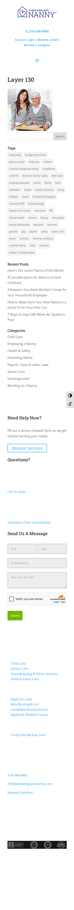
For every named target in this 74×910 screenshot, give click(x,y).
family (48, 182)
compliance (48, 168)
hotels (25, 196)
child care (34, 161)
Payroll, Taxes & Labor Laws (28, 365)
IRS (51, 210)
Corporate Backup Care (28, 735)
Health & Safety (18, 351)
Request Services (27, 448)
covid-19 (13, 175)
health (27, 189)
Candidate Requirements (29, 709)
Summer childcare (43, 238)
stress (12, 238)
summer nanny (17, 245)
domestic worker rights (35, 175)
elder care (57, 175)
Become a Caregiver (37, 45)
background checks (35, 155)
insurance (40, 210)
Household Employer (44, 196)
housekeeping (36, 203)
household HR (16, 203)
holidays (13, 196)
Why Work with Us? (25, 704)
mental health (16, 217)
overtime (52, 224)
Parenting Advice (20, 357)
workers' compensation (22, 252)
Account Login (24, 40)
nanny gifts (58, 217)
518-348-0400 (37, 31)
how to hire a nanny (20, 210)
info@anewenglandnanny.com (29, 784)
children (47, 161)
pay (23, 231)
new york (38, 224)
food (57, 182)
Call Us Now (16, 492)
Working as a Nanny (22, 385)
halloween (14, 189)
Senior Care (16, 372)
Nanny (44, 217)
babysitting (15, 155)
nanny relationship (19, 224)
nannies (32, 217)
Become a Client (48, 40)
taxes (33, 245)
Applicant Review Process (29, 714)
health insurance (44, 189)
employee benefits (19, 182)
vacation (44, 245)
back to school (17, 161)
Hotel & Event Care (25, 679)
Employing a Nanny (21, 344)
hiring (60, 189)
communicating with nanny (23, 168)
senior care (58, 231)
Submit (15, 615)
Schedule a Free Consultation (29, 522)
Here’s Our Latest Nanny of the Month (35, 270)
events (37, 182)
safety (44, 231)
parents (13, 231)
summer (24, 238)
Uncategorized (18, 378)
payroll (33, 231)
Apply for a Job (21, 699)
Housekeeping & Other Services (34, 674)
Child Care (15, 337)
